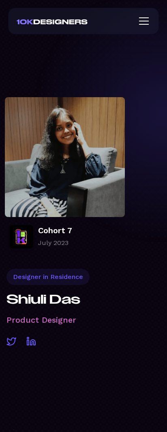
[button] (142, 21)
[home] (65, 21)
